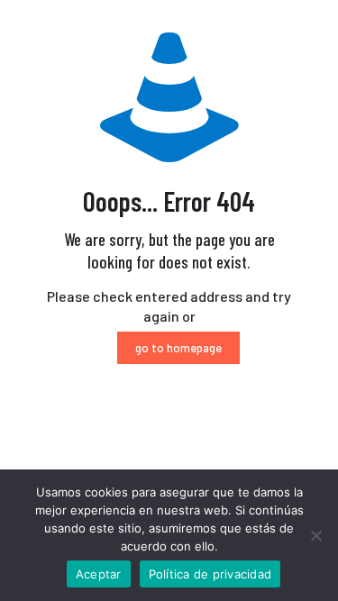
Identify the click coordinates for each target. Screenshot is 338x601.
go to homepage (178, 348)
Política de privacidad (210, 574)
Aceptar (99, 574)
